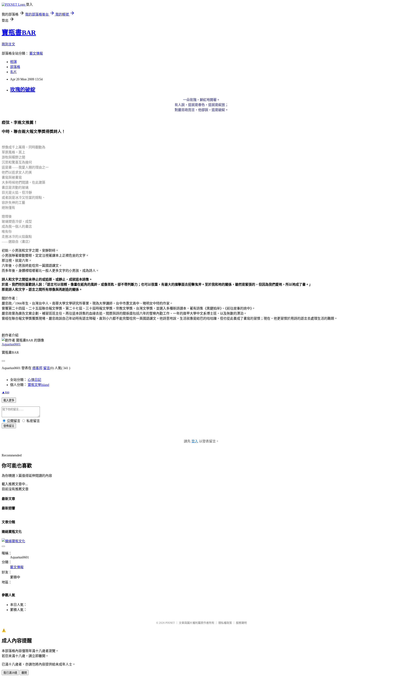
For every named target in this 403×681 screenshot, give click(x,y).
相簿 (13, 62)
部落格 (15, 67)
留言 (46, 368)
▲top (5, 392)
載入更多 (8, 400)
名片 (13, 72)
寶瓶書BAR (19, 32)
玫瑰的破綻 (22, 89)
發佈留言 (8, 425)
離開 (24, 672)
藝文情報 (36, 53)
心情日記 (34, 380)
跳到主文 (8, 44)
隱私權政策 (225, 622)
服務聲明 (241, 622)
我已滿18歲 (10, 672)
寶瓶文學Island (38, 385)
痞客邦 (37, 368)
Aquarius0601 (11, 344)
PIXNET (170, 622)
